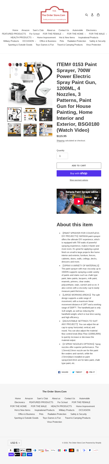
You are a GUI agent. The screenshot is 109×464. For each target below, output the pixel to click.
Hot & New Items (22, 410)
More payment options (79, 180)
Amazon (29, 398)
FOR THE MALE (39, 406)
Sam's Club (42, 398)
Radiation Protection (57, 414)
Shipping (60, 140)
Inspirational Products (45, 410)
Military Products (67, 410)
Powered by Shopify (93, 443)
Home (18, 398)
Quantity (60, 150)
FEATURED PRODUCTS (41, 402)
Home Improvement (85, 406)
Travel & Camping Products (78, 418)
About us (56, 398)
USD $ (14, 443)
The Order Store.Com (77, 443)
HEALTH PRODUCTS (61, 406)
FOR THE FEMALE (81, 402)
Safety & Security (79, 414)
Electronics (20, 402)
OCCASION (84, 410)
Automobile (84, 398)
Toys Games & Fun (52, 418)
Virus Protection (54, 422)
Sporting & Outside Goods (26, 418)
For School (62, 402)
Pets (41, 414)
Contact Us (70, 398)
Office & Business (26, 414)
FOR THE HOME (18, 406)
